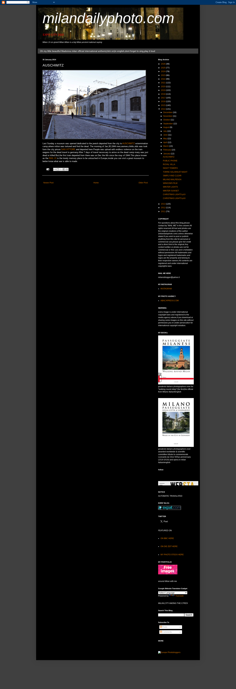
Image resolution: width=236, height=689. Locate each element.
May (165, 138)
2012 (163, 207)
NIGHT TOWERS (170, 168)
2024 (163, 71)
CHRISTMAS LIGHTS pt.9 (174, 194)
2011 (163, 211)
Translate (179, 596)
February (167, 150)
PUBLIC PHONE (170, 161)
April (165, 142)
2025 (163, 68)
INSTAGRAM (166, 289)
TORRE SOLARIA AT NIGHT (175, 172)
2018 (163, 94)
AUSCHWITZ (128, 143)
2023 (163, 75)
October (167, 120)
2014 (163, 109)
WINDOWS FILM (170, 183)
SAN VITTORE (68, 149)
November (168, 116)
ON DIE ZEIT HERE (169, 546)
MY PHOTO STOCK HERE (172, 554)
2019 (163, 90)
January (167, 154)
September (168, 124)
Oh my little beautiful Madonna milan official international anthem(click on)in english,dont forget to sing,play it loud (97, 51)
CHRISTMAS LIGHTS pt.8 (174, 198)
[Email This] (54, 169)
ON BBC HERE (167, 538)
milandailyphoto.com (108, 18)
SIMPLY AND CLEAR (172, 176)
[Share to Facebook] (64, 169)
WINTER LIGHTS (170, 187)
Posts (164, 627)
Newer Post (48, 183)
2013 (163, 204)
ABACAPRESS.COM (170, 300)
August (166, 127)
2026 (163, 64)
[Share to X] (60, 169)
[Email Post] (48, 169)
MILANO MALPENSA (172, 179)
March (166, 146)
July (165, 131)
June (165, 135)
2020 (163, 86)
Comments (167, 632)
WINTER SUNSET (171, 191)
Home (96, 183)
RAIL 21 (53, 158)
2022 (163, 79)
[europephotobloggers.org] (169, 652)
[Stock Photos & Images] (167, 574)
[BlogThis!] (57, 169)
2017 (163, 98)
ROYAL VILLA (169, 164)
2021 (163, 83)
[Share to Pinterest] (67, 169)
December (168, 112)
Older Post (143, 183)
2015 (163, 105)
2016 (163, 101)
